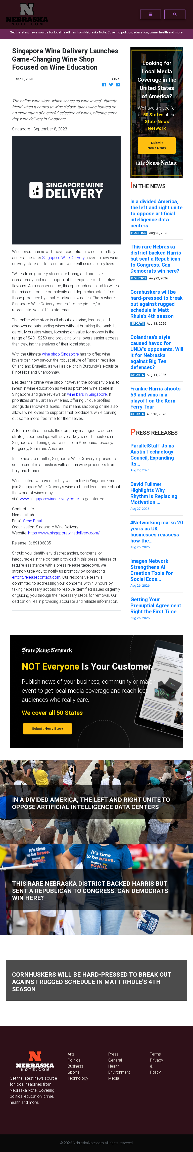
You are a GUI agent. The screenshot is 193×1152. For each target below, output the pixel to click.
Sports (73, 1072)
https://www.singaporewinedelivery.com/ (64, 532)
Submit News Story (157, 145)
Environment (119, 1072)
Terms (155, 1054)
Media (113, 1078)
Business (75, 1066)
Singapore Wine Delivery (63, 257)
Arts (71, 1054)
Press (113, 1054)
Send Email (32, 520)
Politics (74, 1060)
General (115, 1060)
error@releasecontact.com (36, 577)
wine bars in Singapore (87, 394)
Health (113, 1066)
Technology (78, 1078)
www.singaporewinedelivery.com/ (49, 498)
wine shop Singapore (60, 354)
